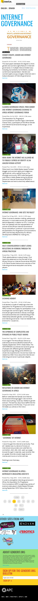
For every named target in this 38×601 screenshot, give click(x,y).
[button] (20, 4)
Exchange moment (9, 299)
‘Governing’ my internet (11, 438)
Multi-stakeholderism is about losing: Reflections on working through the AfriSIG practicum (17, 248)
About (7, 596)
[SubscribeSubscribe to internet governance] (2, 513)
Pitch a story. (6, 565)
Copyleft (21, 596)
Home (23, 8)
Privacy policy (13, 596)
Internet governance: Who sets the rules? (18, 213)
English (4, 8)
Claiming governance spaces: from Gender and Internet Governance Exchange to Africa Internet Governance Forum (18, 110)
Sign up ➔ (7, 581)
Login (26, 596)
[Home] (7, 1)
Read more (4, 78)
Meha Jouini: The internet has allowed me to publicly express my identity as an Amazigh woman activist (18, 160)
